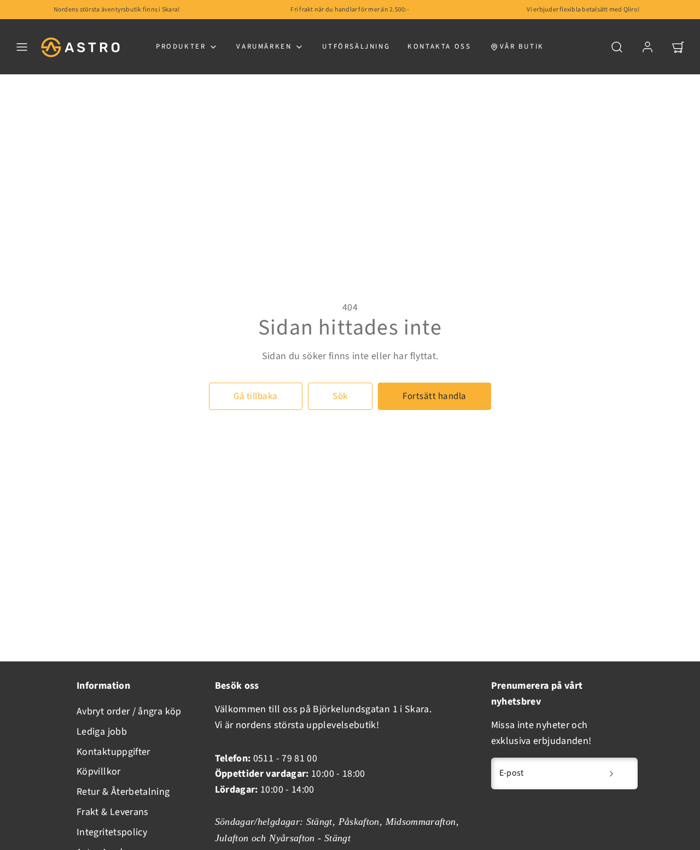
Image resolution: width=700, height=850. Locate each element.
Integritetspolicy (112, 832)
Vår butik (522, 46)
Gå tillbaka (256, 396)
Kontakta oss (439, 46)
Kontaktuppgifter (113, 752)
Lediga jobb (102, 731)
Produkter (181, 46)
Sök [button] (340, 396)
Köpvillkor (99, 771)
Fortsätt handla (434, 396)
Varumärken (263, 46)
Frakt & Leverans (113, 812)
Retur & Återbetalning (123, 792)
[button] (22, 47)
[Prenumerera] (611, 773)
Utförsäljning (356, 46)
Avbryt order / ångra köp (129, 711)
